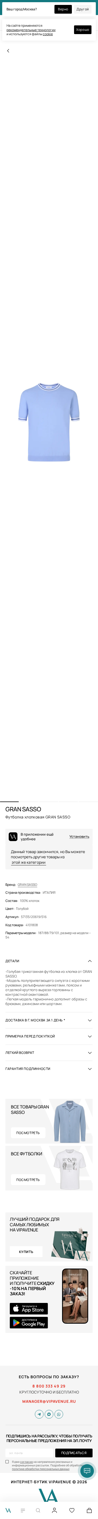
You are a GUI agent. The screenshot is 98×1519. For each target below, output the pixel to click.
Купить (26, 1251)
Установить (79, 837)
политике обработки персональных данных (40, 1469)
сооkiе (48, 34)
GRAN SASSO (27, 885)
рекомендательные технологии (31, 30)
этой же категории (28, 862)
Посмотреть (28, 1133)
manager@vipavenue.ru (49, 1401)
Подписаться (74, 1453)
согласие (26, 1462)
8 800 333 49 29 (49, 1386)
